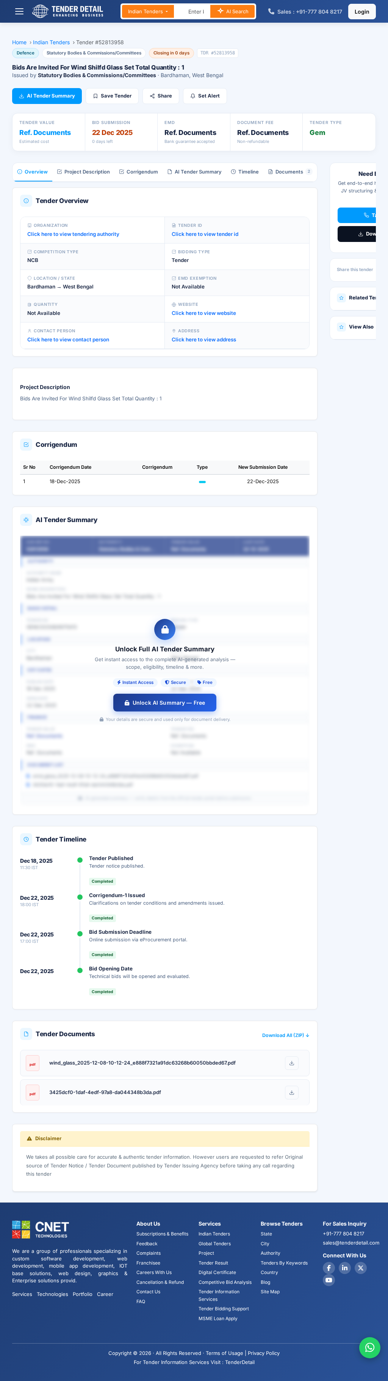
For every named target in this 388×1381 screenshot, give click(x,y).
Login (362, 11)
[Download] (292, 1063)
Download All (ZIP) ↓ (286, 1035)
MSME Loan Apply (218, 1318)
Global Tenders (215, 1243)
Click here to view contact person (68, 339)
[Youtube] (329, 1280)
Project (206, 1253)
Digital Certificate (217, 1272)
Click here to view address (204, 339)
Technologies (52, 1294)
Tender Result (213, 1263)
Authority (270, 1253)
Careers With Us (154, 1272)
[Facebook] (329, 1268)
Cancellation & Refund (160, 1282)
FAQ (140, 1301)
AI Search (237, 11)
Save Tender (116, 96)
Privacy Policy (264, 1353)
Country (269, 1272)
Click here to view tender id (205, 234)
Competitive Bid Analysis (225, 1282)
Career (105, 1294)
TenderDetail (240, 1362)
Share (165, 96)
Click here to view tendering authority (73, 234)
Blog (265, 1282)
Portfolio (82, 1294)
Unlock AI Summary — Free (169, 702)
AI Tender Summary (51, 96)
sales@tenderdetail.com (351, 1243)
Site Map (270, 1291)
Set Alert (209, 96)
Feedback (147, 1243)
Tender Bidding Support (224, 1308)
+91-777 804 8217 (343, 1234)
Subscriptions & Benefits (162, 1234)
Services (22, 1294)
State (266, 1234)
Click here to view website (204, 313)
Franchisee (148, 1263)
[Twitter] (361, 1268)
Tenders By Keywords (284, 1263)
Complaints (148, 1253)
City (265, 1243)
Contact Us (148, 1291)
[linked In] (345, 1268)
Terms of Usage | (226, 1353)
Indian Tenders (146, 11)
